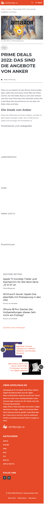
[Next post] (41, 367)
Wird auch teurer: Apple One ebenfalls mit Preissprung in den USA (22, 297)
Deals (4, 48)
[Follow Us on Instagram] (9, 477)
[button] (32, 2)
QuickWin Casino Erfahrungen (14, 328)
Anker (6, 80)
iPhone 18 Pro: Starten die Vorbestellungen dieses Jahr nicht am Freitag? (19, 312)
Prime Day (11, 80)
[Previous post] (3, 350)
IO (4, 456)
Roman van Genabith (10, 303)
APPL (5, 441)
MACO (5, 460)
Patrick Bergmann (9, 288)
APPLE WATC (8, 464)
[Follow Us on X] (4, 477)
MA (4, 452)
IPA (4, 449)
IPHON (5, 445)
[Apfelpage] (9, 2)
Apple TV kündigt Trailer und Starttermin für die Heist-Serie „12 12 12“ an (20, 282)
